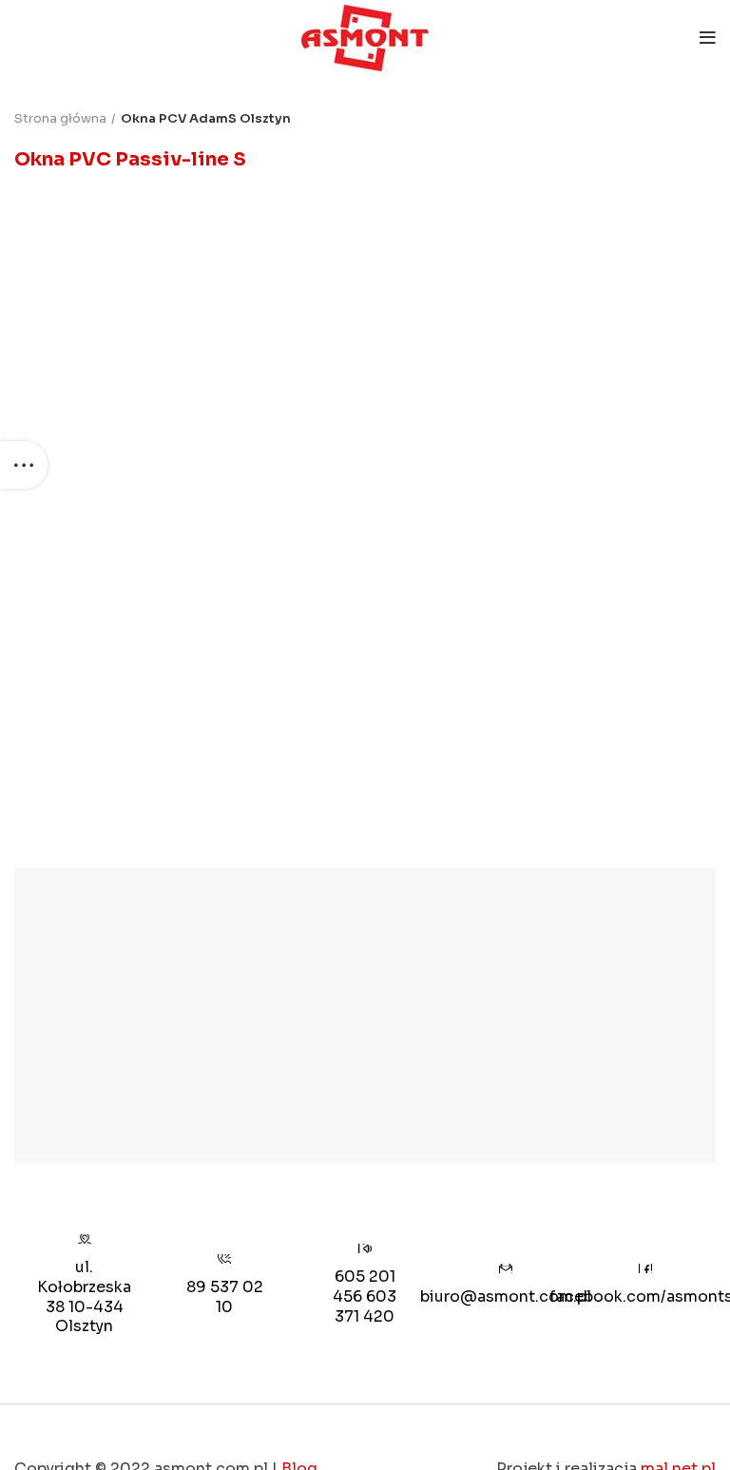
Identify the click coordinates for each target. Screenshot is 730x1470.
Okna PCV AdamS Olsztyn (206, 118)
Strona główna (60, 118)
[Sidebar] (24, 465)
